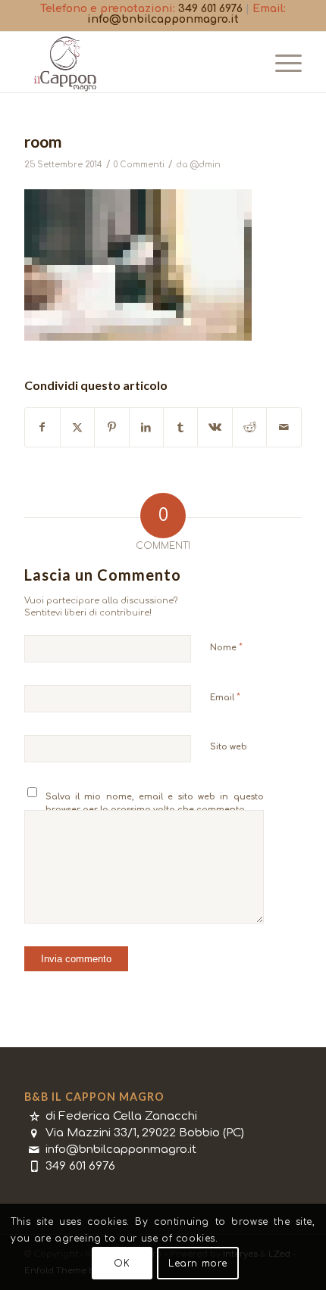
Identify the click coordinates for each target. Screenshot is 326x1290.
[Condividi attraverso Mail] (283, 427)
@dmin (205, 164)
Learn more (197, 1263)
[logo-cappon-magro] (135, 62)
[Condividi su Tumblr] (180, 427)
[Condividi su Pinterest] (111, 427)
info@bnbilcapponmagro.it (163, 19)
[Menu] (281, 62)
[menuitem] (281, 62)
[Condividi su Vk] (214, 427)
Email (225, 697)
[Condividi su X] (77, 427)
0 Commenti (139, 164)
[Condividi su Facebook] (42, 427)
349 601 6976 (210, 8)
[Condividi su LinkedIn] (146, 427)
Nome (226, 647)
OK (122, 1263)
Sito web (228, 747)
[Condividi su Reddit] (249, 427)
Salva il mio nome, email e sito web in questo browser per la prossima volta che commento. (154, 803)
